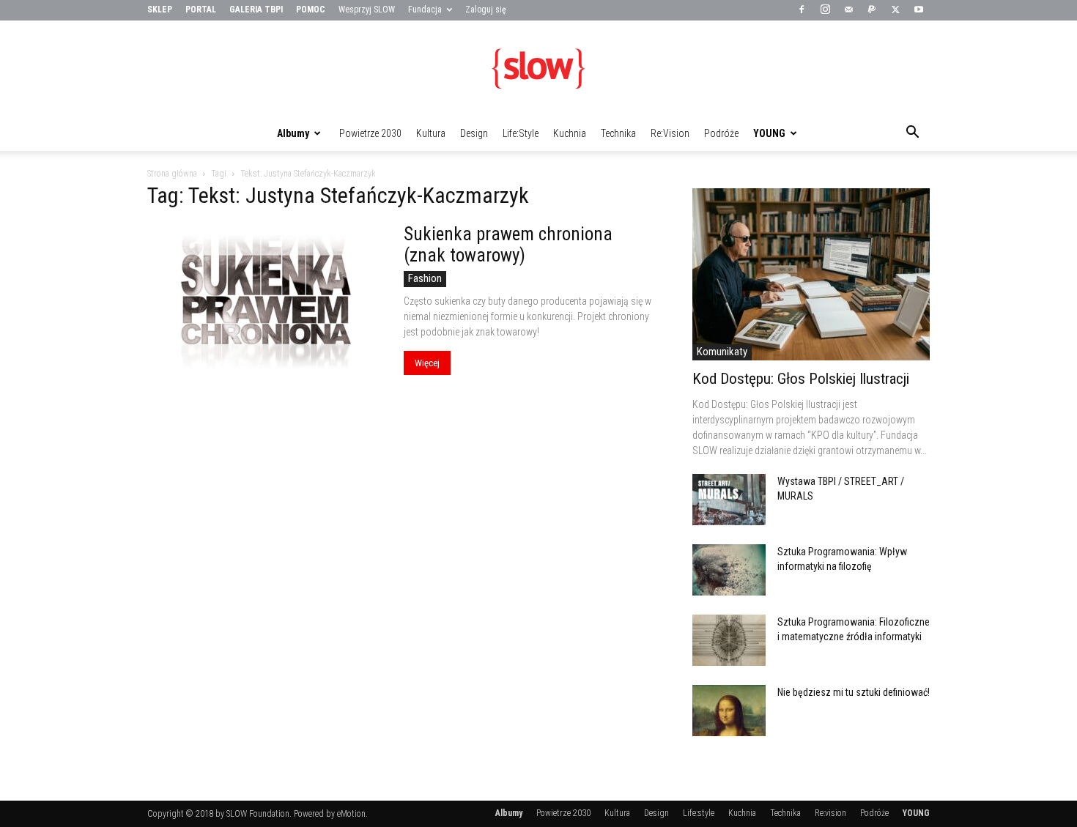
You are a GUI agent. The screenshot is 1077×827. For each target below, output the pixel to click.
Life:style (520, 133)
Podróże (721, 133)
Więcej (427, 362)
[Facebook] (802, 10)
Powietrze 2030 (370, 133)
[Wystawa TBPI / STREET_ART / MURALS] (729, 499)
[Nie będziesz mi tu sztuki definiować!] (729, 710)
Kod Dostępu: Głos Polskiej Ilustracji (800, 378)
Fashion (425, 278)
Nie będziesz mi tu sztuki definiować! (853, 692)
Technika (618, 133)
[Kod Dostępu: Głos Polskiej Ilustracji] (811, 274)
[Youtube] (919, 10)
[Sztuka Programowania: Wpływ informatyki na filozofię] (729, 570)
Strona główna (172, 173)
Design (474, 133)
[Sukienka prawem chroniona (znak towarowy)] (266, 309)
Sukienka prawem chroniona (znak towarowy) (508, 244)
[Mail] (848, 10)
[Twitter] (895, 10)
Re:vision (670, 133)
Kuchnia (569, 133)
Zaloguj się (485, 9)
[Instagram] (825, 10)
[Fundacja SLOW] (538, 69)
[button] (912, 134)
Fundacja (425, 9)
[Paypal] (872, 10)
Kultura (430, 133)
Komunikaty (722, 351)
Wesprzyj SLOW (366, 9)
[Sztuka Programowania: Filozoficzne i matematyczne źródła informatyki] (729, 640)
